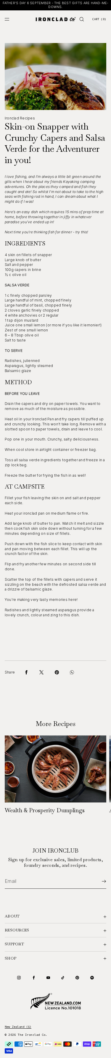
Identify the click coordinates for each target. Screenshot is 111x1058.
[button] (81, 19)
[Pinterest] (77, 977)
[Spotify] (92, 977)
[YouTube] (48, 977)
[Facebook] (33, 977)
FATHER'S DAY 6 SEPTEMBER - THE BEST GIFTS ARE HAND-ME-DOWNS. (56, 5)
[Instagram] (18, 977)
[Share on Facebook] (26, 672)
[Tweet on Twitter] (41, 672)
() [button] (99, 19)
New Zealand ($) (18, 1027)
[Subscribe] (98, 881)
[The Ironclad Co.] (55, 19)
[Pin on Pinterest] (57, 672)
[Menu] (12, 19)
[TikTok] (62, 977)
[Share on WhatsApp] (72, 672)
